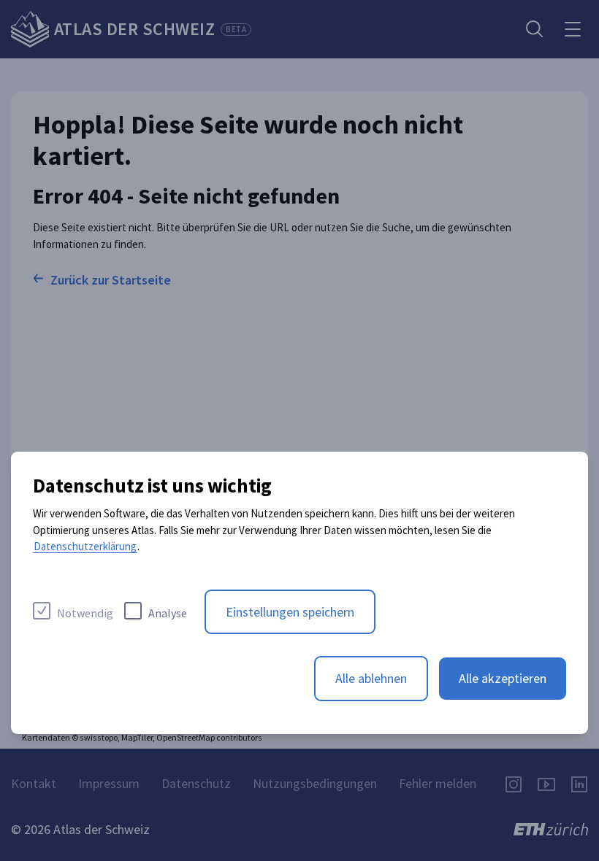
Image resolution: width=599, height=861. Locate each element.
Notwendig (85, 613)
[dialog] (299, 593)
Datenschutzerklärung (85, 546)
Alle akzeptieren (502, 678)
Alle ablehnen (371, 678)
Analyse (167, 613)
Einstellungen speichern (290, 611)
